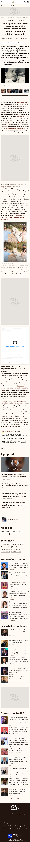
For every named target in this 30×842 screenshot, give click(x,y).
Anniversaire (24, 534)
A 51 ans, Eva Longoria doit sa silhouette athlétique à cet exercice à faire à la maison (19, 584)
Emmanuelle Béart (5, 546)
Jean (24, 116)
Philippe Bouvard (5, 551)
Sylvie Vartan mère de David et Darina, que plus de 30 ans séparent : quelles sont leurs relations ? (19, 679)
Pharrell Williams (15, 549)
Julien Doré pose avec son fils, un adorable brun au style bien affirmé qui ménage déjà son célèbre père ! (19, 651)
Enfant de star (4, 534)
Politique (17, 534)
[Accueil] (13, 1)
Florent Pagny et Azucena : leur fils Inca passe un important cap (18, 641)
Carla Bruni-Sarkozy (12, 519)
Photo (7, 531)
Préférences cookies (23, 829)
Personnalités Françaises (17, 531)
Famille (11, 534)
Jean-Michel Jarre (5, 549)
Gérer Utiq (13, 829)
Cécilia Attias (8, 122)
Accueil (2, 17)
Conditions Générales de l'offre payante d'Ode (14, 826)
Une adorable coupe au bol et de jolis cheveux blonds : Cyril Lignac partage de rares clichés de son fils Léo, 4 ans (18, 660)
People (3, 531)
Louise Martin (10, 431)
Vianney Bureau (16, 546)
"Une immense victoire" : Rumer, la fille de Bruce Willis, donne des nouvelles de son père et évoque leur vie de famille (18, 730)
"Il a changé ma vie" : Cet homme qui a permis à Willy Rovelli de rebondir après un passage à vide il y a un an (19, 565)
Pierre (19, 116)
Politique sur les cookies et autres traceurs (14, 820)
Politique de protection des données (14, 823)
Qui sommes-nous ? (8, 817)
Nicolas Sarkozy (18, 17)
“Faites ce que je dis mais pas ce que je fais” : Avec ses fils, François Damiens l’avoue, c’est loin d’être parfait (19, 760)
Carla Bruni (4, 126)
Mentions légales (20, 817)
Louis (14, 120)
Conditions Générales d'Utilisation (14, 814)
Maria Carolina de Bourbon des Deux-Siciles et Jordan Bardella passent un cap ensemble (17, 751)
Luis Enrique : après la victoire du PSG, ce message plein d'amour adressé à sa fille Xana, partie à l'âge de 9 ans (19, 575)
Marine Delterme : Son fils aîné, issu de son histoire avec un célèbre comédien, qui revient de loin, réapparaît (19, 633)
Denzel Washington (16, 551)
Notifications (5, 829)
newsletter (28, 2)
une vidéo (9, 416)
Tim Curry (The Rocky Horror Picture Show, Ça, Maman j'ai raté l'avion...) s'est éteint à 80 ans (19, 791)
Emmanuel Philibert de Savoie (8, 544)
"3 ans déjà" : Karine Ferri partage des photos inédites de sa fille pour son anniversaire (18, 670)
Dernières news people (9, 17)
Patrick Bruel (21, 544)
